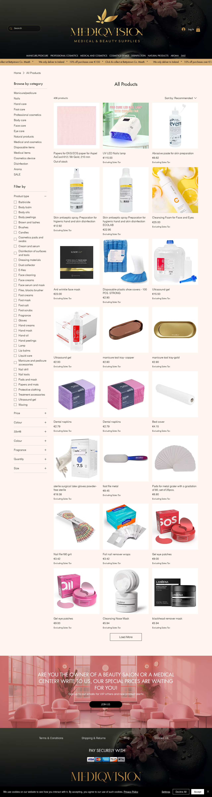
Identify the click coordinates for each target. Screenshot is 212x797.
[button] (198, 29)
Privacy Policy (131, 791)
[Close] (208, 791)
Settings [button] (166, 791)
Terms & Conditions (51, 738)
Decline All (181, 791)
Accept (197, 791)
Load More (125, 637)
